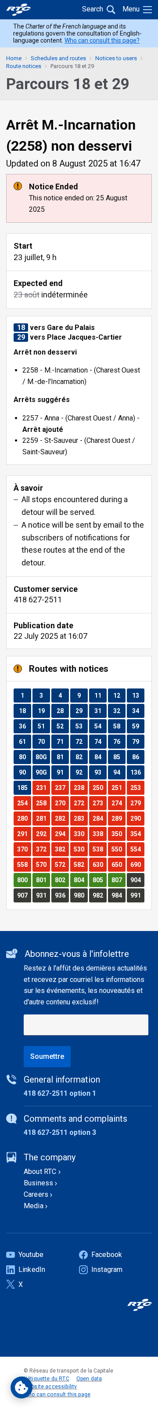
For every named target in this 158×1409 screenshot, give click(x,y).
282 (61, 818)
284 (99, 818)
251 (118, 787)
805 (99, 880)
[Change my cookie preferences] (21, 1387)
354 (137, 833)
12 (119, 695)
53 (81, 726)
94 (119, 772)
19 (43, 710)
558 (24, 864)
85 (119, 757)
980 (80, 895)
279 (137, 803)
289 (118, 818)
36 (24, 726)
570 (43, 864)
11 (100, 695)
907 (24, 895)
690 (137, 864)
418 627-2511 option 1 (60, 1093)
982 (99, 895)
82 (81, 757)
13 (138, 695)
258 (43, 803)
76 (119, 741)
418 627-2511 (38, 599)
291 (24, 833)
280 (24, 818)
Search (92, 9)
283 (80, 818)
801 (43, 880)
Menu (131, 9)
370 (24, 849)
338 (99, 833)
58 (119, 726)
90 (24, 772)
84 (100, 757)
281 (43, 818)
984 (118, 895)
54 (100, 726)
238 (80, 787)
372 (43, 849)
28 (62, 710)
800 (24, 880)
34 (138, 710)
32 (119, 710)
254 (24, 803)
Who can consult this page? (102, 40)
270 (61, 803)
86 (138, 757)
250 (99, 787)
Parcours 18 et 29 (72, 66)
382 (61, 849)
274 (118, 803)
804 (80, 880)
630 (99, 864)
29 (81, 710)
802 (61, 880)
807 (118, 880)
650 (118, 864)
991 (137, 895)
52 (62, 726)
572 (61, 864)
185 (24, 787)
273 (99, 803)
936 (61, 895)
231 (43, 787)
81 (62, 757)
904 (137, 880)
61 (24, 741)
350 (118, 833)
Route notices (23, 66)
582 (80, 864)
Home (14, 58)
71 (62, 741)
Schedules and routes (58, 58)
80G (42, 757)
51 (43, 726)
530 (80, 849)
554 (137, 849)
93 (100, 772)
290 (137, 818)
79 (138, 741)
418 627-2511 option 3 (60, 1132)
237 (61, 787)
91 (62, 772)
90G (42, 772)
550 (118, 849)
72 (81, 741)
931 (43, 895)
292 (43, 833)
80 (24, 757)
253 (137, 787)
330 (80, 833)
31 (100, 710)
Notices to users (116, 58)
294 (61, 833)
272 (80, 803)
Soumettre (47, 1056)
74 (100, 741)
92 (81, 772)
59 (138, 726)
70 (43, 741)
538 (99, 849)
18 (24, 710)
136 (137, 772)
